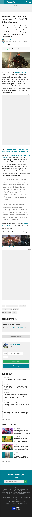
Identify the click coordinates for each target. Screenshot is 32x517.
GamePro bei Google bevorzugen (17, 48)
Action (10, 309)
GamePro (9, 497)
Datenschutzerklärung (25, 492)
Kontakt (26, 490)
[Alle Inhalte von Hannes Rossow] (3, 41)
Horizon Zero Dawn (21, 72)
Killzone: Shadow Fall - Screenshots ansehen (14, 247)
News (8, 305)
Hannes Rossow (10, 40)
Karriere (16, 490)
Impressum (5, 489)
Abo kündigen (25, 489)
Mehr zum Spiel (16, 366)
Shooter (14, 312)
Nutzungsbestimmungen (6, 492)
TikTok (23, 501)
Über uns (11, 489)
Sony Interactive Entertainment (15, 353)
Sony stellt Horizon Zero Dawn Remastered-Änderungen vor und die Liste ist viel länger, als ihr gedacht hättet (16, 404)
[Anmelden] (25, 481)
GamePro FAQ (18, 489)
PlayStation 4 (23, 305)
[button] (2, 2)
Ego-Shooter (16, 309)
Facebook (13, 501)
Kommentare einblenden (16, 336)
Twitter (8, 501)
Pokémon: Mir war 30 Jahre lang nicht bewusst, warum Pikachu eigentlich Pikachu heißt (20, 441)
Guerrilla (6, 356)
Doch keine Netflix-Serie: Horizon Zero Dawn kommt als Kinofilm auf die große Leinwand (15, 380)
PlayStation (4, 309)
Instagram (18, 501)
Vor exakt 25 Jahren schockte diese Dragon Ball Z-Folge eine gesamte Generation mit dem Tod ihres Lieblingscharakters (21, 449)
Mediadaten (16, 492)
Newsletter (21, 490)
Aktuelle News (9, 425)
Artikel (3, 305)
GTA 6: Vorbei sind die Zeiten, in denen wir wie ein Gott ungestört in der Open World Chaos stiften (21, 432)
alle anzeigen (26, 425)
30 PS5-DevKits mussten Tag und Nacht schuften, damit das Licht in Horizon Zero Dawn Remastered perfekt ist (16, 388)
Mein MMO (15, 497)
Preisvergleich (16, 361)
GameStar (4, 497)
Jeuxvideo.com (27, 497)
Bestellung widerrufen (8, 490)
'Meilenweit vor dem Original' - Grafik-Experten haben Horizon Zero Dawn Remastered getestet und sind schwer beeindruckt (15, 396)
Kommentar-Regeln (18, 327)
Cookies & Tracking (11, 493)
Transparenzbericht (20, 493)
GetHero (21, 497)
